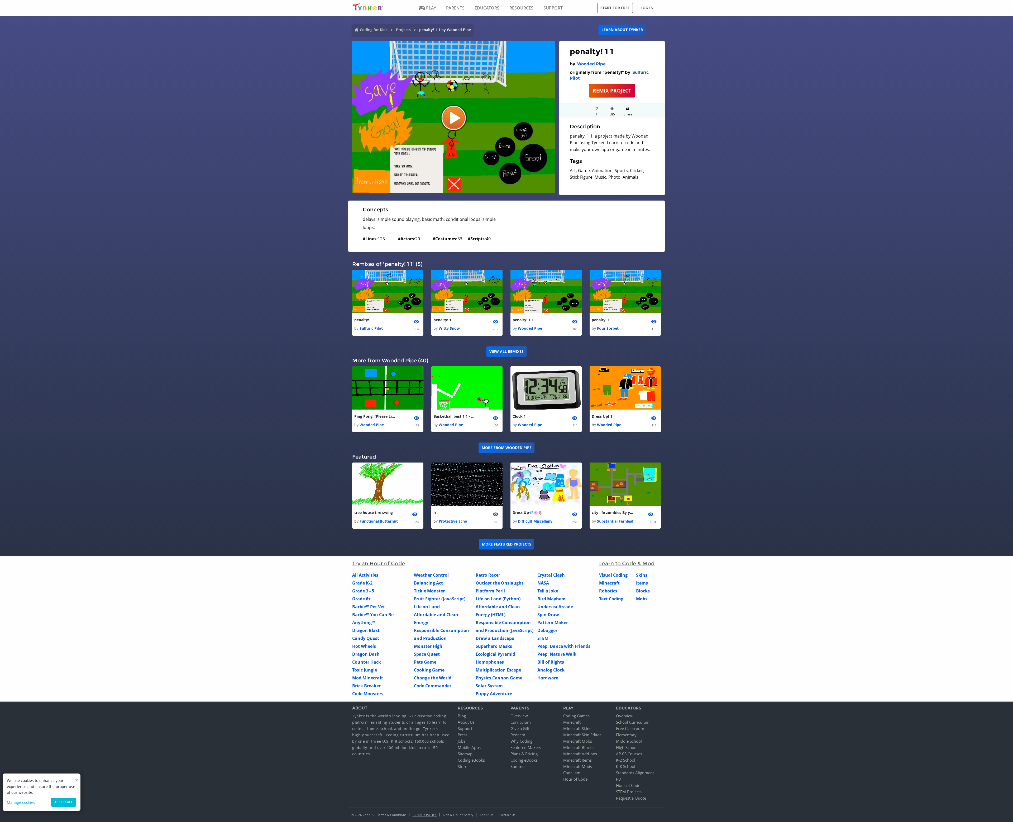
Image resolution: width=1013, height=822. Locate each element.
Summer (518, 766)
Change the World (432, 678)
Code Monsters (367, 694)
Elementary (626, 734)
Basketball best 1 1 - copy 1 (454, 416)
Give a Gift (519, 728)
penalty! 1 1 (523, 319)
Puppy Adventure (494, 694)
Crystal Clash (551, 575)
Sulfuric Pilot (371, 328)
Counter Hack (366, 662)
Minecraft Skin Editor (582, 734)
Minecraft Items (577, 760)
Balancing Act (428, 583)
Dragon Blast (366, 630)
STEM (542, 638)
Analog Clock (551, 670)
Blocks (643, 591)
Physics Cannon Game (499, 678)
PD (618, 779)
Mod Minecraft (367, 678)
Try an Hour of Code (378, 563)
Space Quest (427, 654)
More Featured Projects (506, 544)
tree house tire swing (373, 512)
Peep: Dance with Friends (563, 646)
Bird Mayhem (551, 599)
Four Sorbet (608, 328)
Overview (519, 715)
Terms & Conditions (392, 815)
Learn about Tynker (622, 29)
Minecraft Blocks (578, 747)
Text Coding (611, 599)
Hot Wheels (364, 646)
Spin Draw (548, 614)
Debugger (547, 630)
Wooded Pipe (591, 63)
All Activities (365, 575)
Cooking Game (429, 670)
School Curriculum (632, 722)
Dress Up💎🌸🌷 (527, 512)
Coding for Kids (374, 29)
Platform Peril (490, 591)
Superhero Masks (494, 646)
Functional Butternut (379, 521)
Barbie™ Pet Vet (368, 607)
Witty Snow (449, 328)
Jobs (461, 741)
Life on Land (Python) (498, 599)
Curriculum (520, 722)
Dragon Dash (366, 654)
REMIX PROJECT (612, 90)
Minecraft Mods (577, 766)
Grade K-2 (362, 583)
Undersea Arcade (555, 607)
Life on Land (427, 607)
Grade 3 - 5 (363, 591)
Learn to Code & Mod (626, 563)
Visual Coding (613, 575)
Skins (641, 575)
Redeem (517, 734)
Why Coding (521, 741)
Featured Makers (525, 747)
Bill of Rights (550, 662)
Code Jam (571, 772)
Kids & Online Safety (458, 815)
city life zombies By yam (613, 512)
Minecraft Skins (577, 728)
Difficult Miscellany (535, 521)
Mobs (641, 599)
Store (462, 766)
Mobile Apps (469, 747)
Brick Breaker (366, 686)
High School (627, 747)
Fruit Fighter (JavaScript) (439, 599)
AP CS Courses (629, 753)
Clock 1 (519, 416)
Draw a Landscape (495, 638)
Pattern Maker (552, 622)
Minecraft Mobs (577, 741)
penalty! (361, 319)
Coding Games (576, 715)
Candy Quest (365, 638)
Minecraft (609, 583)
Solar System (489, 686)
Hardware (547, 678)
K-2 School (625, 760)
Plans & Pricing (524, 753)
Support (465, 728)
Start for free (615, 7)
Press (462, 734)
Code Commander (432, 686)
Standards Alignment (635, 772)
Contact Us (507, 815)
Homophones (490, 662)
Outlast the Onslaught (499, 583)
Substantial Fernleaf (615, 521)
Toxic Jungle (364, 670)
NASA (543, 583)
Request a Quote (631, 798)
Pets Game (425, 662)
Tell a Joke (547, 591)
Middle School (629, 741)
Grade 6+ (361, 599)
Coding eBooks (471, 760)
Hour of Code (575, 779)
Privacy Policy (425, 815)
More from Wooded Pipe (507, 447)
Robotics (608, 591)
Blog (462, 715)
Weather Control (431, 575)
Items (642, 583)
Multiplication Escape (498, 670)
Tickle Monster (429, 591)
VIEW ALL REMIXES (506, 351)
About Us (466, 722)
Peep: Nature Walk (556, 654)
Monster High (428, 646)
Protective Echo (453, 521)
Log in (647, 7)
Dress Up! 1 (602, 416)
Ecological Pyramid (495, 654)
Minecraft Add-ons (580, 753)
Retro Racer (488, 575)
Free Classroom (630, 728)
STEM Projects (629, 791)
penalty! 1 (442, 319)
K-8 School (625, 766)
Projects (403, 29)
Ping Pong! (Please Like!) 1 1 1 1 (375, 416)
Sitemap (465, 753)
